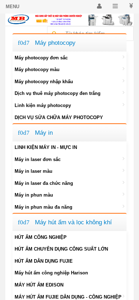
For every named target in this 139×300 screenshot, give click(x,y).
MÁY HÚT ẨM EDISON (39, 285)
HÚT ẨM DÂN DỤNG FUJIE (44, 261)
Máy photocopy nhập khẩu (44, 81)
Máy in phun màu (34, 195)
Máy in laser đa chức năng (44, 183)
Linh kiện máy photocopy (43, 105)
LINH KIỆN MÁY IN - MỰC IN (46, 147)
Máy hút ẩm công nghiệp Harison (51, 272)
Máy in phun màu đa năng (43, 207)
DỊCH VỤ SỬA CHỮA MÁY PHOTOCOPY (59, 117)
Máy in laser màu (33, 171)
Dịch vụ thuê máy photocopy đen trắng (58, 93)
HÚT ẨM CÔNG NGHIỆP (41, 237)
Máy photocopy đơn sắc (41, 57)
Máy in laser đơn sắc (38, 159)
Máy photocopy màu (37, 69)
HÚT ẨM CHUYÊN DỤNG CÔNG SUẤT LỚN (61, 249)
